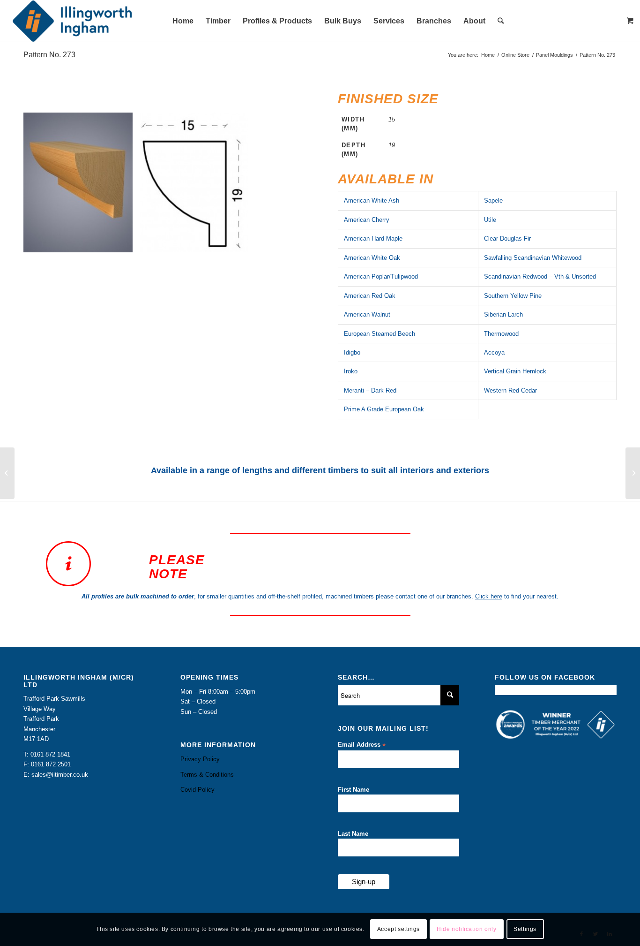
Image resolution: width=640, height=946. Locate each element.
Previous (44, 182)
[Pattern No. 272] (7, 473)
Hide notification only (466, 929)
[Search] (500, 21)
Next (281, 182)
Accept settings (398, 929)
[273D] (238, 242)
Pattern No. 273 (49, 55)
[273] (122, 242)
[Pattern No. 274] (632, 473)
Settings (524, 929)
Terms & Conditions (207, 774)
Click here (488, 596)
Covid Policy (197, 789)
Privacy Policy (200, 759)
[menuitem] (183, 21)
